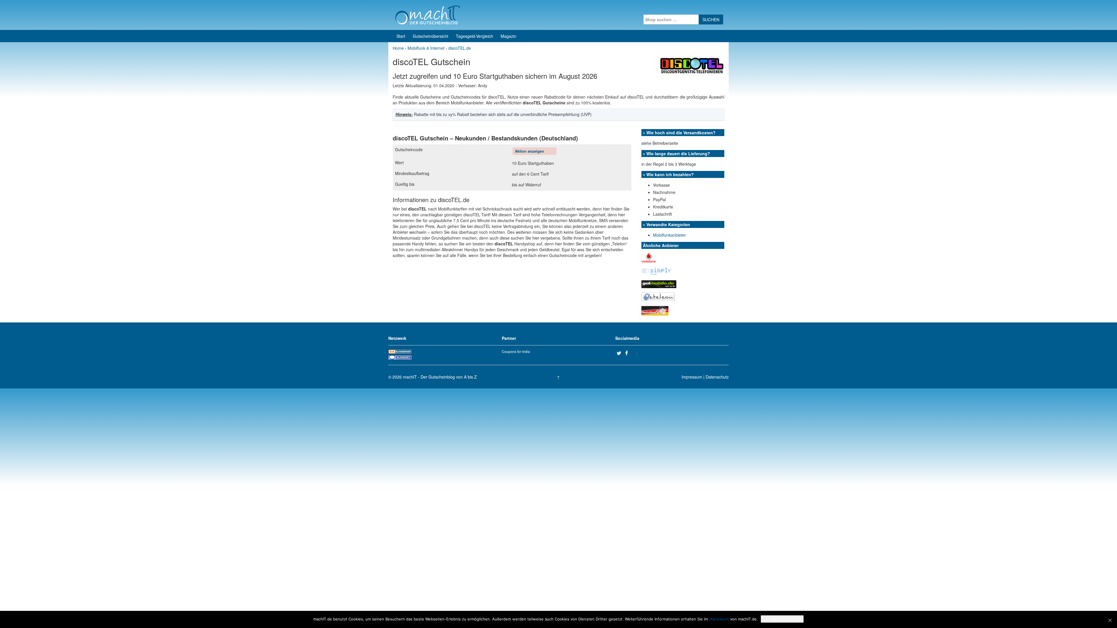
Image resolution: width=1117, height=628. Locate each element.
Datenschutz (717, 377)
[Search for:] (671, 19)
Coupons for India (516, 351)
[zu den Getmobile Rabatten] (658, 283)
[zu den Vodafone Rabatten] (648, 257)
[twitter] (620, 352)
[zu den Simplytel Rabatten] (657, 271)
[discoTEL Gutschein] (691, 65)
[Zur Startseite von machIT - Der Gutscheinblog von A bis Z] (427, 14)
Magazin (508, 36)
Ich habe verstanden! (782, 619)
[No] (1110, 620)
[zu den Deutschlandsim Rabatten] (654, 310)
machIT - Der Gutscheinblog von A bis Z (440, 377)
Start (400, 36)
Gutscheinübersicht (430, 36)
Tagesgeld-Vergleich (474, 36)
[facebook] (628, 352)
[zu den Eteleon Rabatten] (658, 296)
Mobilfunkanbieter (669, 235)
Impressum (692, 377)
